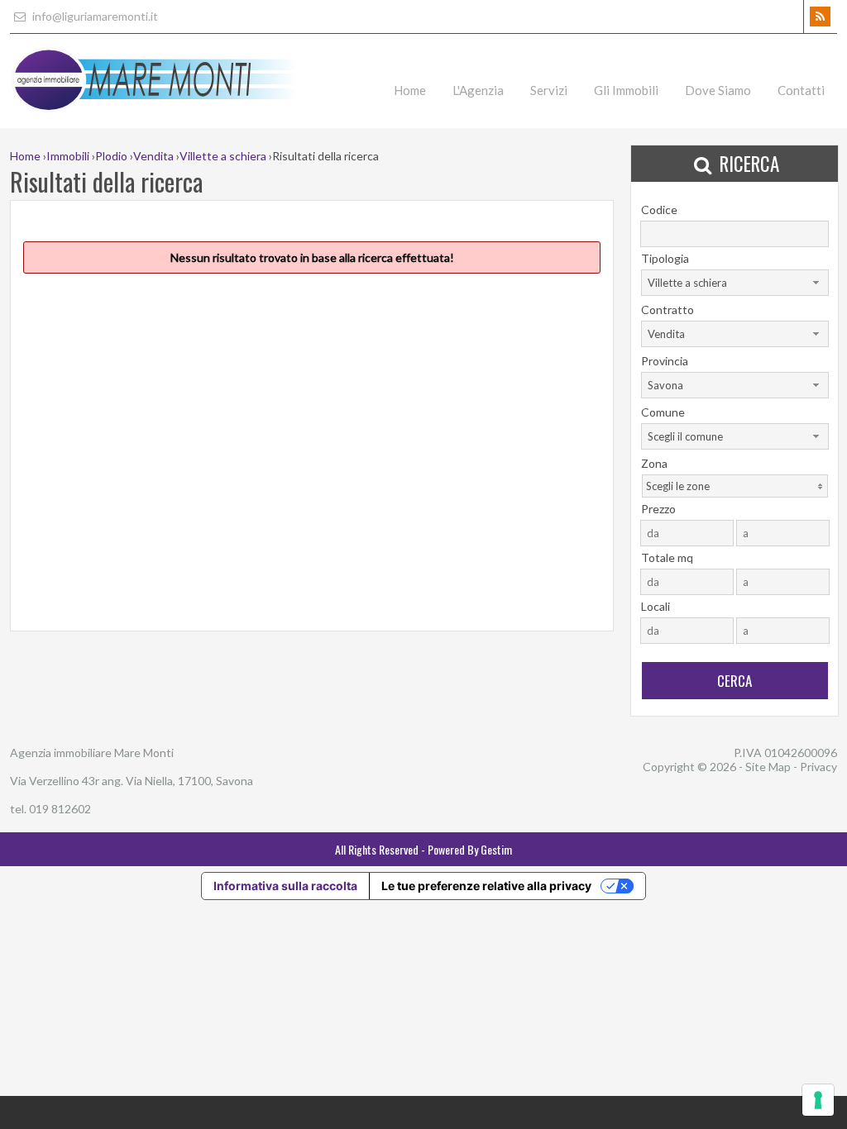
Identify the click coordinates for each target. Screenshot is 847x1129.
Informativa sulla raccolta (285, 886)
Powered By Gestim (470, 849)
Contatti (801, 90)
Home (410, 90)
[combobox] (735, 282)
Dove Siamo (718, 90)
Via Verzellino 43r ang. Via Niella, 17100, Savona (131, 781)
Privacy (818, 767)
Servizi (548, 90)
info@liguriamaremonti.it (94, 16)
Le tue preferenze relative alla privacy (486, 886)
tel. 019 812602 (50, 809)
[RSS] (820, 16)
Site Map (768, 767)
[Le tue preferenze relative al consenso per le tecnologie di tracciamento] (818, 1100)
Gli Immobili (626, 90)
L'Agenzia (478, 90)
